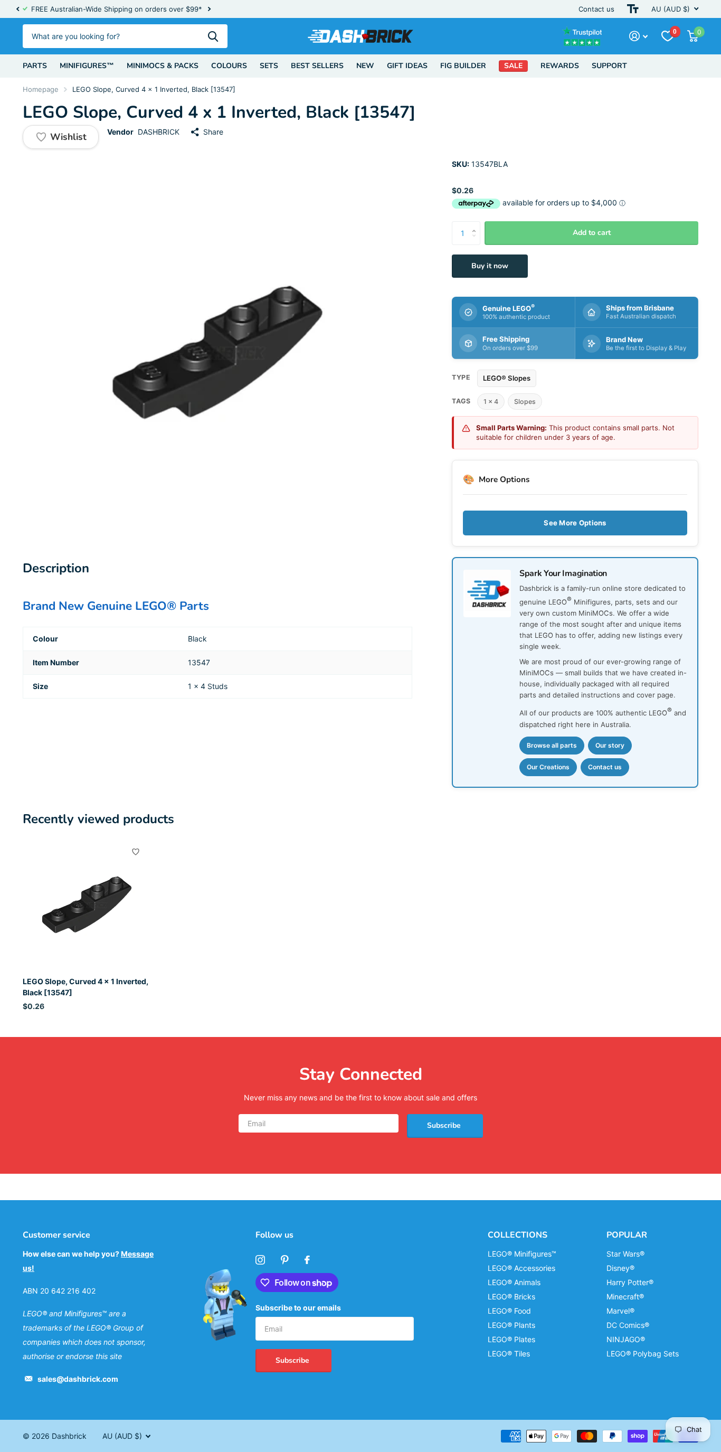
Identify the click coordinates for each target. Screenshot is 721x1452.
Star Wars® (625, 1253)
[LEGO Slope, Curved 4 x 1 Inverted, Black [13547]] (87, 905)
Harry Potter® (629, 1282)
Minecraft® (625, 1296)
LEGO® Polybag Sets (642, 1353)
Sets (269, 66)
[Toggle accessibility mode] (633, 9)
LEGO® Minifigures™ (522, 1253)
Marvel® (620, 1310)
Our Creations (548, 767)
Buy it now (489, 266)
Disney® (620, 1268)
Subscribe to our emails (298, 1307)
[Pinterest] (285, 1260)
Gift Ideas (407, 66)
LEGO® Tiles (509, 1353)
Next (209, 9)
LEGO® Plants (511, 1325)
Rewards (559, 66)
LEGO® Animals (514, 1282)
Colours (229, 66)
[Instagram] (260, 1260)
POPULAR (626, 1235)
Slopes (525, 402)
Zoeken (212, 36)
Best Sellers (317, 66)
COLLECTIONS (517, 1235)
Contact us (596, 9)
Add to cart (592, 233)
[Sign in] (638, 36)
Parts (35, 66)
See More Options (575, 522)
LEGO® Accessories (521, 1268)
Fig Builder (463, 66)
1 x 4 (490, 402)
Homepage (41, 89)
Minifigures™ (87, 66)
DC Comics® (627, 1325)
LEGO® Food (509, 1310)
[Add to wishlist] (136, 852)
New (365, 66)
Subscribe (445, 1125)
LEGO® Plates (511, 1339)
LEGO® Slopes (506, 378)
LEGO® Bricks (511, 1296)
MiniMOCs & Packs (162, 66)
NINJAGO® (625, 1339)
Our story (609, 745)
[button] (17, 9)
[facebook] (307, 1260)
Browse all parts (552, 745)
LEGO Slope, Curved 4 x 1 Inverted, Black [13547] (85, 987)
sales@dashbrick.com (77, 1378)
